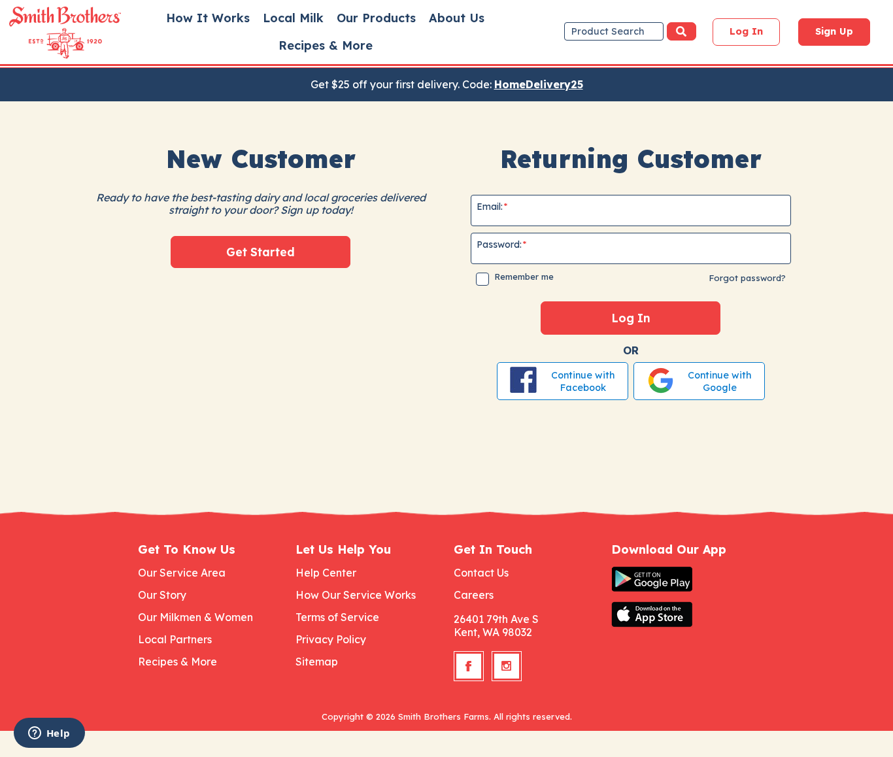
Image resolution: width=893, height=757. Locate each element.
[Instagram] (506, 666)
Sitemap (316, 661)
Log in (746, 31)
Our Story (162, 594)
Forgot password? (747, 278)
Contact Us (481, 572)
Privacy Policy (330, 639)
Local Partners (175, 639)
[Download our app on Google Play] (683, 579)
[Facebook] (468, 666)
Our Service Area (182, 572)
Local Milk (293, 17)
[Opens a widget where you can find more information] (49, 734)
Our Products (376, 17)
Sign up (834, 31)
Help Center (325, 572)
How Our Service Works (355, 594)
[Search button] (681, 31)
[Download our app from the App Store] (683, 614)
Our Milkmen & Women (195, 617)
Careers (474, 594)
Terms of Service (337, 617)
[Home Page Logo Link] (46, 32)
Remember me (524, 276)
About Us (456, 17)
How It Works (208, 17)
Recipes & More (325, 46)
